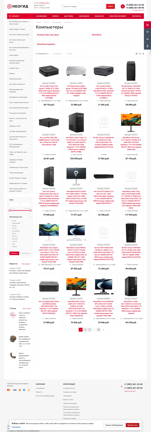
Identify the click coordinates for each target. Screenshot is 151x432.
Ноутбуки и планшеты (17, 84)
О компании (41, 16)
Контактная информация (45, 396)
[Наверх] (148, 378)
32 (98, 329)
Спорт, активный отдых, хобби (18, 153)
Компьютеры (14, 68)
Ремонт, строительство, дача (18, 120)
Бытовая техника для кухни (17, 41)
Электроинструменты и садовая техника (17, 190)
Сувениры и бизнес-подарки (16, 161)
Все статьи (27, 308)
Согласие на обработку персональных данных (71, 414)
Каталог (15, 16)
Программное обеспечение (19, 108)
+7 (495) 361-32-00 (135, 5)
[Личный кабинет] (147, 46)
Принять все (133, 425)
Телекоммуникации (16, 172)
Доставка (68, 16)
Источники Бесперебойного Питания (19, 49)
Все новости (26, 264)
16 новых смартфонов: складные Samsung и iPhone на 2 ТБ (19, 285)
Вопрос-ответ (68, 399)
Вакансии (99, 16)
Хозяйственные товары (18, 178)
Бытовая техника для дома (19, 34)
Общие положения (70, 403)
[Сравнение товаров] (147, 39)
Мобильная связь (15, 79)
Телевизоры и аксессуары (18, 167)
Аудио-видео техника (17, 29)
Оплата (55, 16)
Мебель (12, 73)
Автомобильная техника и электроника (18, 23)
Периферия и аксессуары (18, 97)
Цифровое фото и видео (18, 183)
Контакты (136, 16)
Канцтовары (13, 55)
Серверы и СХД (14, 126)
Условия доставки (69, 392)
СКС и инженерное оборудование (15, 145)
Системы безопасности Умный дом (17, 138)
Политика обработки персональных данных (71, 408)
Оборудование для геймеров (16, 91)
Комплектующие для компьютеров (16, 62)
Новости (39, 392)
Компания (40, 384)
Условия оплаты (69, 388)
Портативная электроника (19, 102)
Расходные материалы (17, 113)
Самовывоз (84, 16)
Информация (69, 384)
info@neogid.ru (44, 3)
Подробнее (16, 427)
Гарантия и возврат (117, 16)
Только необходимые (114, 425)
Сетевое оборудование (17, 131)
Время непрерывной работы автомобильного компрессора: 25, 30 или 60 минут (25, 360)
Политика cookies (69, 418)
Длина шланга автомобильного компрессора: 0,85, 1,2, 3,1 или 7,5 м (25, 341)
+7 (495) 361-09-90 (135, 7)
